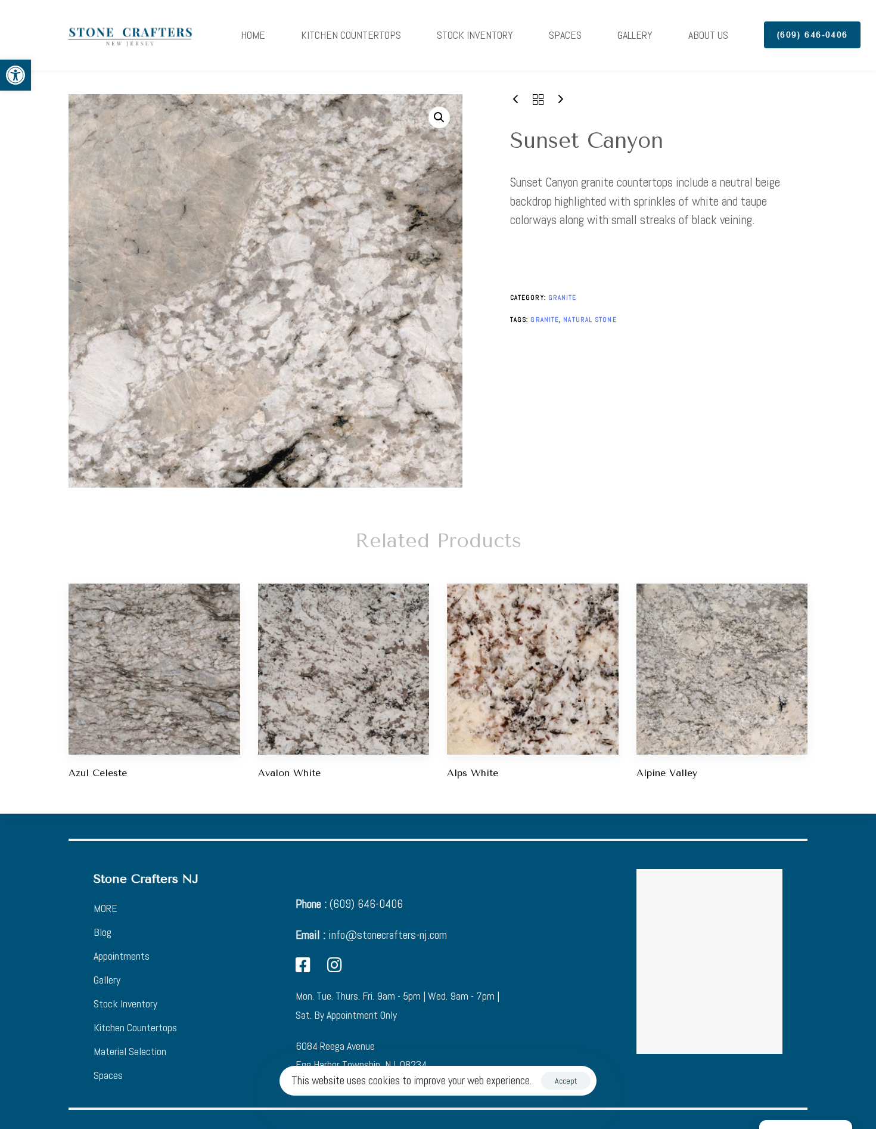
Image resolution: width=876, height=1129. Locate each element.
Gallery (635, 35)
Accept (566, 1080)
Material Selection (130, 1051)
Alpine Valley (666, 772)
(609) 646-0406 (349, 903)
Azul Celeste (98, 772)
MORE (105, 908)
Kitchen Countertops (351, 35)
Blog (102, 932)
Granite (562, 297)
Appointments (122, 956)
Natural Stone (589, 319)
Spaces (565, 35)
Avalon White (289, 772)
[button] (15, 75)
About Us (708, 35)
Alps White (472, 772)
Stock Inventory (475, 35)
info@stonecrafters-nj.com (371, 934)
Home (253, 35)
